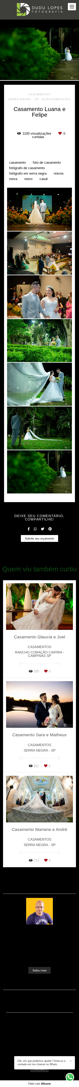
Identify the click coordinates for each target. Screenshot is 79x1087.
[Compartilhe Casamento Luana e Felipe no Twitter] (42, 529)
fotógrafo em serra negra (28, 173)
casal (44, 179)
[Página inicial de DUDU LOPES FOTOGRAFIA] (39, 10)
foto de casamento (47, 162)
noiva (13, 179)
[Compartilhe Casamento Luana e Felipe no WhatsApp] (35, 529)
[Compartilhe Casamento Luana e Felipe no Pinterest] (50, 529)
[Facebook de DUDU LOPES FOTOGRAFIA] (32, 1055)
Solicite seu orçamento (39, 538)
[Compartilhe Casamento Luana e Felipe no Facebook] (29, 529)
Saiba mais (39, 970)
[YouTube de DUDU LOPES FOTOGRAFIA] (46, 1055)
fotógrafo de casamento (27, 168)
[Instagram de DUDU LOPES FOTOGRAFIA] (38, 1055)
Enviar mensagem (41, 1027)
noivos (59, 173)
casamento (17, 162)
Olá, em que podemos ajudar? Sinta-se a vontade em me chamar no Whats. (41, 1062)
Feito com (39, 1083)
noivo (28, 179)
